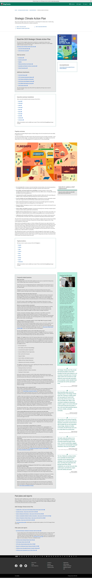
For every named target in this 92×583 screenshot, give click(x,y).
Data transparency (34, 565)
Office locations (66, 564)
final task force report (38, 536)
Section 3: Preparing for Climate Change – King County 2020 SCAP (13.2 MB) (30, 517)
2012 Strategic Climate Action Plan (22, 541)
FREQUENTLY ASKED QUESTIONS (23, 28)
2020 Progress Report (22, 85)
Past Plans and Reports (41, 26)
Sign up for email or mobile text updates (66, 191)
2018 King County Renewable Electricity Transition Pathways (27, 548)
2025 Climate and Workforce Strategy (25, 79)
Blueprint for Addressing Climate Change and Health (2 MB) (27, 546)
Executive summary (21, 59)
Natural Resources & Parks (23, 10)
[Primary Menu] (90, 4)
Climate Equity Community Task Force (30, 391)
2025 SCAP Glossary (22, 75)
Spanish (19, 101)
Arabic (19, 105)
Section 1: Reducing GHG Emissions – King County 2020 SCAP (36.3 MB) (29, 513)
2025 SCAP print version (22, 50)
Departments (65, 562)
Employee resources (67, 567)
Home (16, 10)
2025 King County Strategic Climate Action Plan (26, 46)
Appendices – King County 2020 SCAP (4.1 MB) (25, 520)
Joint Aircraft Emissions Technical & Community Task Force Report (28, 530)
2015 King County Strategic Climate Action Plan (24, 539)
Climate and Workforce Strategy (24, 449)
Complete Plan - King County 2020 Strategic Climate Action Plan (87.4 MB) (30, 509)
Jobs (64, 568)
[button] (91, 1)
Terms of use (33, 562)
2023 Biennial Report (20, 522)
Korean (19, 111)
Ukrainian (20, 117)
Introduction (20, 57)
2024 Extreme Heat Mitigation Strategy (25, 81)
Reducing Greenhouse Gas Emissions (25, 63)
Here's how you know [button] (55, 1)
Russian (19, 113)
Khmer (19, 109)
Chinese (19, 107)
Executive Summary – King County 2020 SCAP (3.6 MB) (26, 511)
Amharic (19, 103)
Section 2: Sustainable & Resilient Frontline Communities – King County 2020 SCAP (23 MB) (33, 515)
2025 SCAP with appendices (23, 48)
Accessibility (17, 575)
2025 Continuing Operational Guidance (25, 77)
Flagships (20, 61)
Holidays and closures (67, 565)
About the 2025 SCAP (21, 26)
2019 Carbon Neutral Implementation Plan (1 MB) (25, 544)
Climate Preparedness (22, 68)
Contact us (49, 562)
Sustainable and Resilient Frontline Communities (27, 65)
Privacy (32, 564)
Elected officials (50, 565)
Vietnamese (20, 119)
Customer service (50, 567)
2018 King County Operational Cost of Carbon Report (26, 550)
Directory (49, 564)
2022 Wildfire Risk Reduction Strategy (25, 83)
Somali (19, 115)
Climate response (32, 10)
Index (16, 556)
